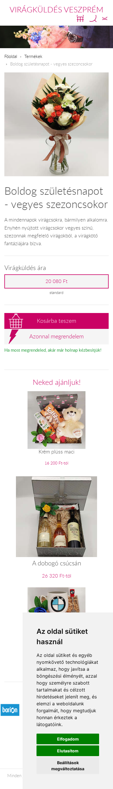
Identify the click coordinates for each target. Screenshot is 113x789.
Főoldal (10, 56)
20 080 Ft (56, 281)
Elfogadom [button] (68, 738)
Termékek (33, 56)
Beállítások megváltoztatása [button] (67, 765)
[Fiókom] (104, 18)
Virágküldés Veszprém (56, 9)
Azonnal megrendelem (56, 336)
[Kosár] (80, 18)
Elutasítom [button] (68, 750)
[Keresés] (93, 18)
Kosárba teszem (56, 321)
